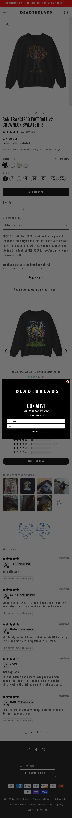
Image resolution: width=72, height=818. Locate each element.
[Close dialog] (68, 381)
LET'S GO (36, 432)
